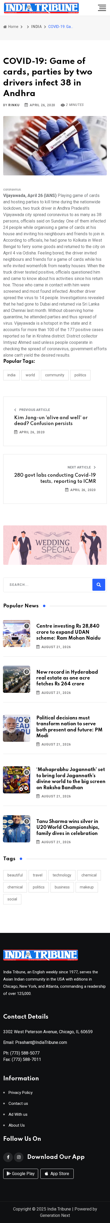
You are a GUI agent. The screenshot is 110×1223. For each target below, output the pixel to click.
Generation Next (55, 1215)
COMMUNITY (54, 375)
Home (12, 26)
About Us (17, 1125)
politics (39, 887)
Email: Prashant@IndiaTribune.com (35, 1042)
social (12, 899)
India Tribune (59, 1209)
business (62, 887)
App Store (59, 1173)
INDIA (36, 26)
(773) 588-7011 (26, 1059)
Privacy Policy (21, 1093)
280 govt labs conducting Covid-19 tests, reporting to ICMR (55, 478)
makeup (87, 887)
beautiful (15, 875)
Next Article (80, 467)
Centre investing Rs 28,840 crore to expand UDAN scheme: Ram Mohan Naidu (68, 632)
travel (37, 875)
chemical (89, 875)
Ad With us (18, 1115)
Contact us (18, 1104)
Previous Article (34, 410)
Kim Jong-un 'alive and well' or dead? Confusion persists (51, 420)
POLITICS (80, 375)
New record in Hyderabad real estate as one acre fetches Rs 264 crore (67, 678)
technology (62, 875)
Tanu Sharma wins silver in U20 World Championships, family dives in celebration (67, 827)
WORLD (30, 375)
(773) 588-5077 (25, 1053)
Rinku (13, 105)
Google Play (23, 1173)
